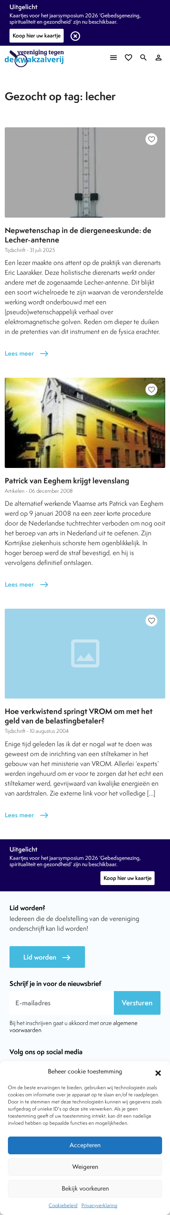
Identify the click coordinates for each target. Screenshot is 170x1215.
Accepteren (85, 1145)
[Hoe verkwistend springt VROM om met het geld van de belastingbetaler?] (85, 654)
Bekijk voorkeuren (85, 1188)
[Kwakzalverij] (36, 58)
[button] (158, 1072)
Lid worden (47, 957)
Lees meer (27, 353)
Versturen (137, 1003)
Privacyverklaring (99, 1205)
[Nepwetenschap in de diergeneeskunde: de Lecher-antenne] (85, 172)
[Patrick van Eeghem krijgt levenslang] (85, 423)
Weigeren (85, 1167)
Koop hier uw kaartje (36, 35)
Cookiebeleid (63, 1205)
